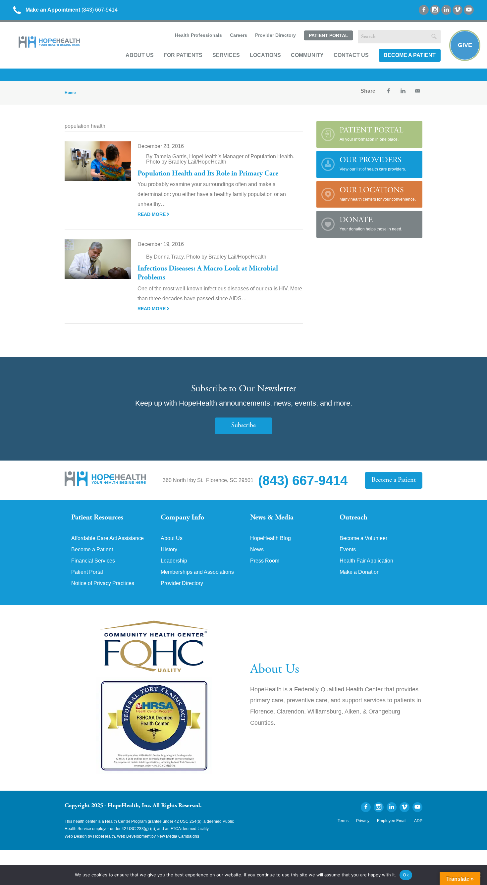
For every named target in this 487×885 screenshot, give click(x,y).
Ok (406, 874)
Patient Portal (328, 35)
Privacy (362, 820)
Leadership (174, 561)
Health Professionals (198, 35)
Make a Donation (360, 572)
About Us (140, 55)
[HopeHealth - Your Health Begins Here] (49, 46)
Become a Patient (410, 55)
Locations (265, 55)
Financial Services (93, 561)
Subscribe (243, 425)
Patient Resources (97, 517)
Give (465, 45)
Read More (152, 214)
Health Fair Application (366, 561)
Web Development (133, 836)
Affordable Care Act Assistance (107, 538)
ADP (418, 820)
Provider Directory (275, 35)
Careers (238, 35)
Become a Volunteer (363, 538)
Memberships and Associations (197, 572)
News (257, 549)
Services (226, 55)
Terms (343, 820)
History (169, 549)
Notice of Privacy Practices (102, 583)
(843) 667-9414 (72, 10)
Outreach (353, 517)
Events (348, 549)
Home (70, 92)
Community (307, 55)
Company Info (182, 517)
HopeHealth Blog (270, 538)
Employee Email (391, 820)
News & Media (272, 517)
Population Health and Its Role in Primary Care (207, 173)
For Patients (183, 55)
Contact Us (351, 55)
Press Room (264, 561)
